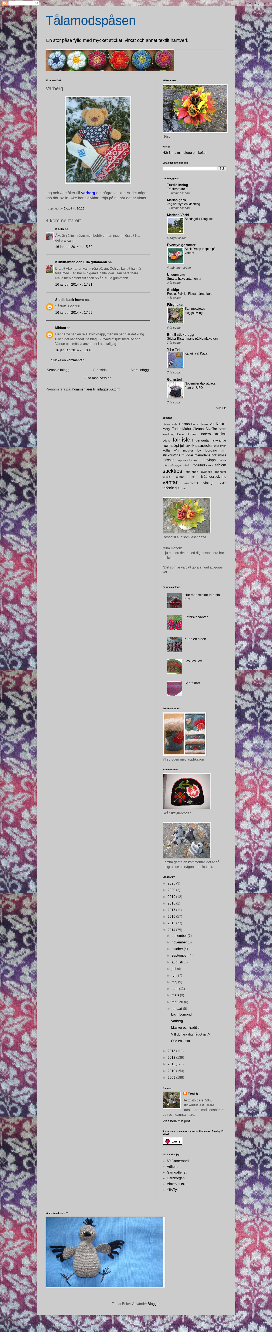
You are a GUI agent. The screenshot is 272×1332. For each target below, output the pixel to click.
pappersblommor (188, 460)
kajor (188, 445)
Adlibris (172, 1166)
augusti (178, 962)
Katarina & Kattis (196, 353)
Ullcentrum (176, 274)
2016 (172, 916)
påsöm (187, 465)
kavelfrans (220, 445)
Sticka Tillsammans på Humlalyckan (192, 338)
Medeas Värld (178, 215)
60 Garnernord (178, 1161)
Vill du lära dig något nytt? (190, 1034)
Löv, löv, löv (193, 661)
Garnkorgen (176, 1178)
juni (175, 975)
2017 (172, 910)
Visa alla (221, 408)
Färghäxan (175, 304)
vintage (208, 483)
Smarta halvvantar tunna (184, 278)
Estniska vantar (196, 617)
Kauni (221, 424)
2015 (172, 923)
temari (180, 476)
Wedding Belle (173, 434)
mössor (168, 460)
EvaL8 (193, 1094)
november (180, 942)
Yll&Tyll (172, 1190)
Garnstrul (174, 379)
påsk (166, 465)
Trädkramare (176, 189)
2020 (172, 890)
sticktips (172, 471)
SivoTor (211, 429)
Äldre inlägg (139, 370)
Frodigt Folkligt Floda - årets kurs (189, 293)
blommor (192, 434)
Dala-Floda (170, 424)
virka (223, 483)
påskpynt (176, 465)
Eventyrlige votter (181, 245)
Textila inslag (177, 185)
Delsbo (184, 424)
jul (182, 445)
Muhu (186, 429)
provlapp (209, 460)
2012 (172, 1057)
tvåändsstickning (213, 476)
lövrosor (211, 450)
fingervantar (201, 440)
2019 (172, 897)
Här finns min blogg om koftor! (185, 152)
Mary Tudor (172, 429)
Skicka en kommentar (67, 360)
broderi (220, 434)
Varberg (177, 1021)
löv (199, 450)
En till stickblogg (180, 334)
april (175, 988)
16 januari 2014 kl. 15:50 (73, 247)
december (180, 935)
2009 (172, 1077)
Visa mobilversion (97, 378)
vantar (170, 482)
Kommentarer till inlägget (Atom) (96, 389)
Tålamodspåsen (91, 20)
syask (166, 476)
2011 (172, 1064)
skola (209, 465)
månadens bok (205, 455)
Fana (194, 424)
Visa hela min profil (177, 1121)
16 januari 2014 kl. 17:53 (73, 312)
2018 (172, 903)
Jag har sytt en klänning (183, 204)
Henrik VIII (207, 424)
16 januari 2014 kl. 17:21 (73, 284)
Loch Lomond (181, 1014)
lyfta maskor (183, 450)
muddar (187, 455)
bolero (206, 434)
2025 (172, 883)
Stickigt (173, 290)
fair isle (181, 440)
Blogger (153, 1304)
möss (222, 455)
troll (193, 476)
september (180, 955)
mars (176, 995)
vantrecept (191, 483)
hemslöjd (171, 445)
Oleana (198, 429)
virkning (170, 488)
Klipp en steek (195, 639)
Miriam (60, 328)
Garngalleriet (176, 1172)
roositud (199, 465)
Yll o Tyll (173, 349)
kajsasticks (202, 445)
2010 (172, 1071)
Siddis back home (69, 300)
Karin (59, 229)
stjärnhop (192, 471)
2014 (172, 930)
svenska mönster (213, 471)
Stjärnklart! (192, 683)
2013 (172, 1051)
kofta (166, 450)
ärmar (182, 488)
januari (177, 1008)
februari (178, 1002)
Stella (222, 429)
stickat (220, 465)
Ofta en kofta (180, 1041)
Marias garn (176, 200)
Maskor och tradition (186, 1027)
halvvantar (218, 440)
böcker (167, 440)
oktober (178, 949)
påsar (222, 460)
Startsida (100, 370)
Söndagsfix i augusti (198, 219)
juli (174, 969)
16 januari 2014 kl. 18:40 (73, 350)
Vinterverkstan (177, 1184)
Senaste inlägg (58, 370)
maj (175, 982)
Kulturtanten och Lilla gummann (81, 262)
